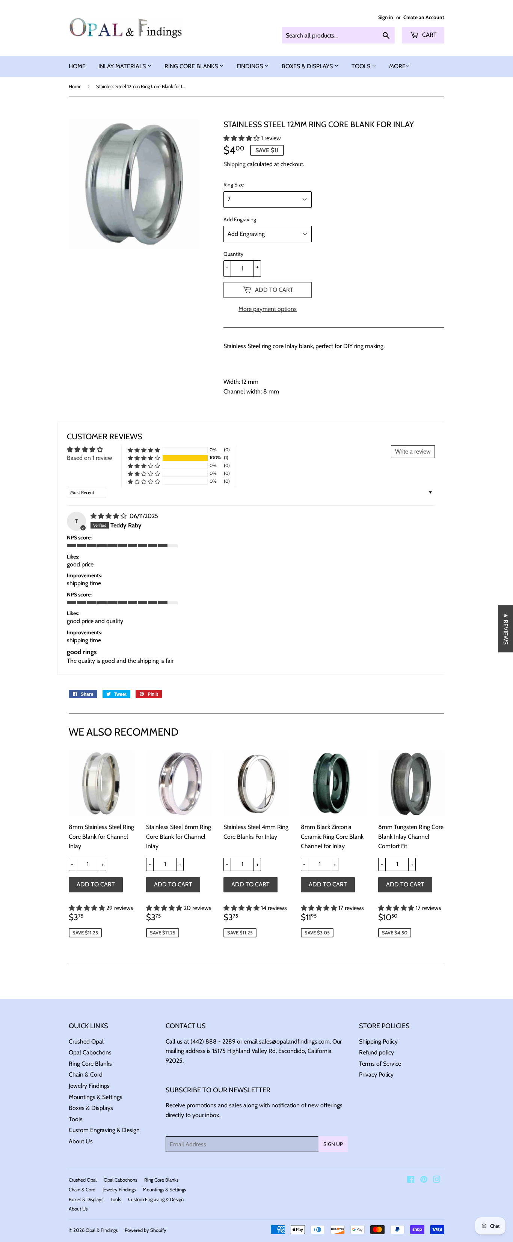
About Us (81, 1141)
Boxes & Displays (91, 1107)
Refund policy (376, 1052)
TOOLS (362, 66)
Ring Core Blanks (90, 1063)
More (397, 66)
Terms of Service (380, 1063)
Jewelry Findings (89, 1085)
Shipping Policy (378, 1041)
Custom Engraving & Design (104, 1130)
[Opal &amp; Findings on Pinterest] (424, 1180)
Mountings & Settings (95, 1097)
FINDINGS (250, 66)
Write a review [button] (413, 451)
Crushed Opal (86, 1041)
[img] (109, 516)
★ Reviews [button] (505, 628)
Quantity (233, 254)
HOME (77, 66)
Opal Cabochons (90, 1052)
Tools (76, 1119)
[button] (242, 138)
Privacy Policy (376, 1074)
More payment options (267, 308)
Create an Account (423, 17)
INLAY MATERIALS (122, 66)
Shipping (234, 164)
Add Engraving (239, 219)
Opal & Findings (102, 1230)
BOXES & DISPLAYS (308, 66)
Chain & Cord (86, 1074)
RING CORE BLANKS (191, 66)
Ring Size (233, 184)
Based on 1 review (89, 457)
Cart (429, 34)
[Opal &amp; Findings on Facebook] (411, 1180)
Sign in (385, 17)
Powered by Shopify (145, 1230)
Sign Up (333, 1144)
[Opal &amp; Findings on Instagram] (437, 1180)
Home (75, 86)
